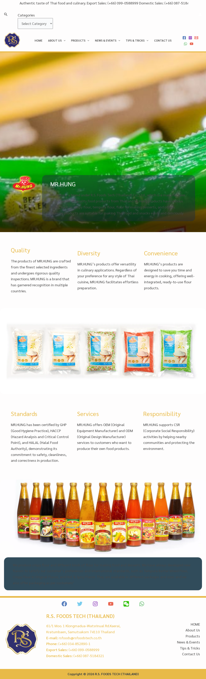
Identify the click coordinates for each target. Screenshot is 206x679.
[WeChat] (126, 604)
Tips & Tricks (135, 40)
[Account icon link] (200, 14)
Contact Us (163, 40)
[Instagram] (190, 38)
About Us (55, 40)
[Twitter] (79, 604)
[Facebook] (184, 38)
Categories (26, 15)
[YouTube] (191, 44)
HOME (38, 40)
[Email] (196, 38)
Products (78, 40)
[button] (6, 14)
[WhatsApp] (185, 44)
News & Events (105, 40)
